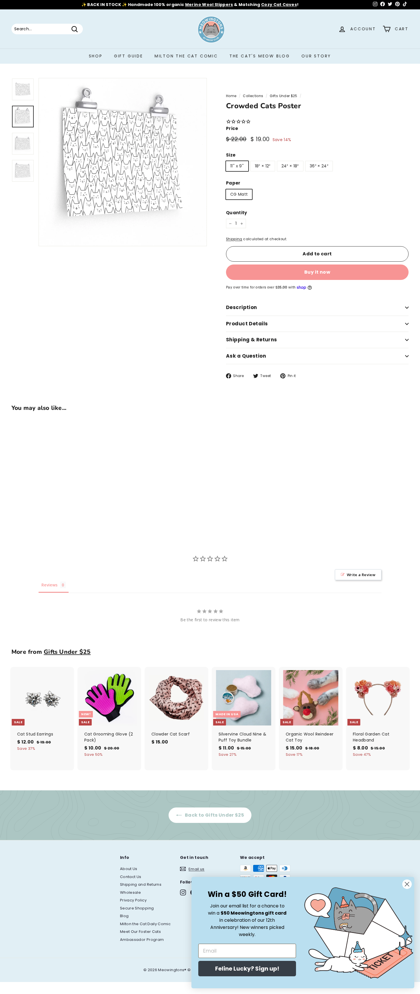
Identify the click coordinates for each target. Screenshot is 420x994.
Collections (253, 96)
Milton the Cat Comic (186, 56)
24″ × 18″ (290, 166)
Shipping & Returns (251, 339)
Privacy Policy (133, 900)
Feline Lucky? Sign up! (247, 969)
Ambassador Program (142, 939)
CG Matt (239, 194)
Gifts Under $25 (283, 96)
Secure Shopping (137, 908)
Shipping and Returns (140, 884)
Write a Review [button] (361, 574)
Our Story (316, 56)
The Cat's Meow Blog (259, 56)
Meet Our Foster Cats (140, 931)
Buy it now (317, 272)
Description (241, 307)
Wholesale (130, 892)
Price (232, 128)
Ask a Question (246, 355)
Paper (233, 183)
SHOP (96, 56)
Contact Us (130, 876)
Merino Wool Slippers (209, 4)
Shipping (234, 239)
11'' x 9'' (237, 166)
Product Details (247, 323)
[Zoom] (123, 162)
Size (230, 155)
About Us (128, 868)
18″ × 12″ (263, 166)
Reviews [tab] (49, 585)
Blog (124, 916)
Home (231, 96)
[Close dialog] (407, 884)
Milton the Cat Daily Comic (145, 924)
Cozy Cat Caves (279, 4)
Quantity (236, 213)
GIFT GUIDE (128, 56)
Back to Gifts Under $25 (214, 815)
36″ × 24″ (319, 166)
